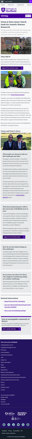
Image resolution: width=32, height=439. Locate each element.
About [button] (28, 5)
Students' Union (5, 387)
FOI (22, 431)
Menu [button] (27, 16)
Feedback (4, 431)
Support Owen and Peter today (10, 68)
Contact (3, 390)
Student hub (4, 370)
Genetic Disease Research (17, 95)
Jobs (2, 357)
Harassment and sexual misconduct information (13, 377)
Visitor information (6, 362)
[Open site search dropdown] (30, 1)
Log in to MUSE (8, 1)
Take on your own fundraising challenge (15, 310)
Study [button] (2, 5)
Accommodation (5, 352)
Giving (4, 16)
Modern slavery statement (8, 433)
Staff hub (3, 367)
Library (3, 385)
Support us (4, 360)
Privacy (10, 431)
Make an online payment (7, 372)
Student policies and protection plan (10, 375)
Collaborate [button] (20, 5)
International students (6, 355)
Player (2, 365)
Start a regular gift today (9, 329)
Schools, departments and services (10, 380)
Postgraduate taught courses (8, 347)
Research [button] (10, 5)
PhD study (3, 350)
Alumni (3, 382)
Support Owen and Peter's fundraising (14, 301)
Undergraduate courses (7, 345)
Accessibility (16, 431)
